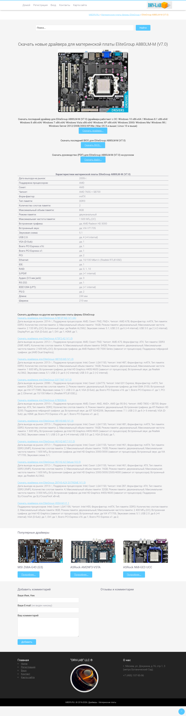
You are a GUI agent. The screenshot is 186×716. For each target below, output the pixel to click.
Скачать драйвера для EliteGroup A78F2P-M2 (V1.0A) (47, 317)
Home (24, 663)
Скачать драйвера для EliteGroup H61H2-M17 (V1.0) (46, 441)
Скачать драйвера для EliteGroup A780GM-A (42, 400)
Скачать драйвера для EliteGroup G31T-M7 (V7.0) (45, 379)
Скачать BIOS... (93, 145)
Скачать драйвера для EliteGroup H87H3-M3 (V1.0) (46, 359)
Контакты (64, 5)
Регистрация (40, 5)
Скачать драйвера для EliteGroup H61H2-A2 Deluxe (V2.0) (49, 461)
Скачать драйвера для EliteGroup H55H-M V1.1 (43, 503)
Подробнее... (28, 574)
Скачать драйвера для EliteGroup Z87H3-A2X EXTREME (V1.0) (52, 482)
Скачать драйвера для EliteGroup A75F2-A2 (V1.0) (45, 338)
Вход (53, 5)
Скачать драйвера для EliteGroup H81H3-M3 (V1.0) (46, 420)
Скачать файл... (93, 159)
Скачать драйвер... (93, 130)
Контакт (25, 673)
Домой (26, 5)
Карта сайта (80, 5)
